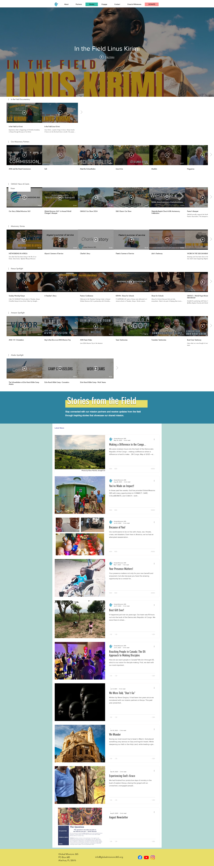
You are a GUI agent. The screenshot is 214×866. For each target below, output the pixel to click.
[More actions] (155, 439)
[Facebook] (140, 857)
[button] (19, 99)
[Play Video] (24, 113)
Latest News (59, 428)
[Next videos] (81, 112)
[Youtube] (146, 857)
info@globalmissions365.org (109, 857)
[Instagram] (152, 857)
